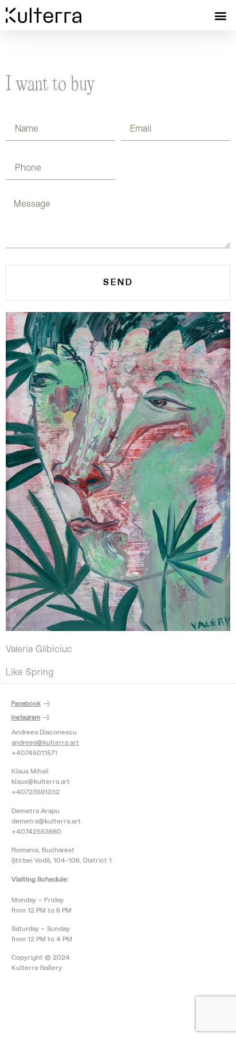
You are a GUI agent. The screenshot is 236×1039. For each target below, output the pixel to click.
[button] (220, 15)
